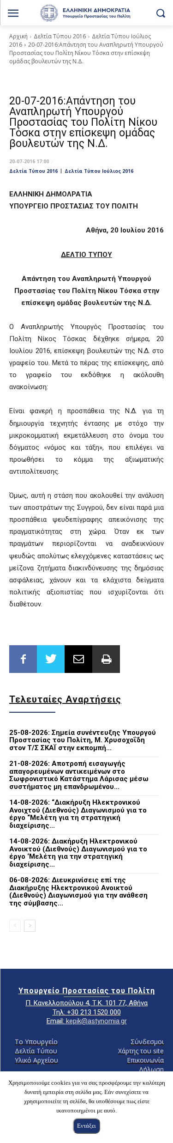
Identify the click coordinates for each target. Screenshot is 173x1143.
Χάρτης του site (141, 1050)
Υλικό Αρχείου (36, 1060)
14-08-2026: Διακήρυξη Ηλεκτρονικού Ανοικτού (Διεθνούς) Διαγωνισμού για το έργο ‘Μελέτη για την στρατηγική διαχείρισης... (78, 852)
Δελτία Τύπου (36, 1050)
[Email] (78, 659)
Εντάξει (86, 1125)
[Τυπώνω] (106, 659)
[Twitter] (51, 659)
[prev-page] (15, 926)
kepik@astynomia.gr (96, 1021)
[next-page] (30, 926)
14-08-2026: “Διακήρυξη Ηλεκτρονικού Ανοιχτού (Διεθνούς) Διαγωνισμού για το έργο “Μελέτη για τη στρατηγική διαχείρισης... (78, 814)
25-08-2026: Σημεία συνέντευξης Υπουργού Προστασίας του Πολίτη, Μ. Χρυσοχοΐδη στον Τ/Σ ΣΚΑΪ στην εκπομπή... (82, 740)
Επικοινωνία (145, 1060)
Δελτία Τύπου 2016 (60, 36)
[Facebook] (23, 659)
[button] (160, 12)
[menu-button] (13, 14)
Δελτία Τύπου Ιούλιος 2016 (99, 171)
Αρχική (18, 36)
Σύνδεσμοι (147, 1041)
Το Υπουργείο (36, 1041)
